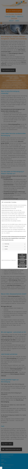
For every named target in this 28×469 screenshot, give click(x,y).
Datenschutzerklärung (5, 260)
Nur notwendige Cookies (22, 256)
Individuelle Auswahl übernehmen (22, 262)
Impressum (13, 260)
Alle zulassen (22, 266)
